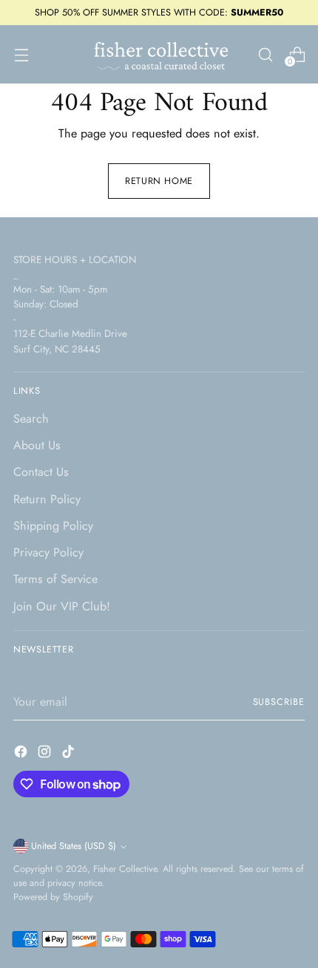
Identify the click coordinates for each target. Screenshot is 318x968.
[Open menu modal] (21, 54)
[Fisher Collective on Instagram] (46, 754)
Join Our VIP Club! (61, 606)
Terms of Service (55, 578)
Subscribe (279, 702)
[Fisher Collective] (159, 54)
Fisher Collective (125, 869)
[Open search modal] (265, 54)
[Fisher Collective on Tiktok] (69, 754)
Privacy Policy (48, 552)
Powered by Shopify (53, 897)
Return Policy (47, 499)
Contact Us (41, 471)
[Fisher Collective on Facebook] (22, 754)
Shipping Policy (53, 525)
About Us (37, 445)
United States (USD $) (73, 846)
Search (31, 418)
